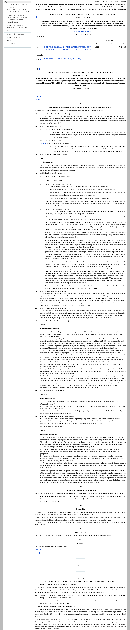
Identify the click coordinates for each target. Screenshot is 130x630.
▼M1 (37, 96)
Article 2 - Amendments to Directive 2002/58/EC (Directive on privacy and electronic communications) (17, 18)
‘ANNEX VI (11, 44)
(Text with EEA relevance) (82, 31)
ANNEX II (10, 40)
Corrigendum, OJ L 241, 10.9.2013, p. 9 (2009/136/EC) (62, 59)
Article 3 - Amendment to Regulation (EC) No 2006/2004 (17, 26)
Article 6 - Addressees (14, 37)
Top (6, 2)
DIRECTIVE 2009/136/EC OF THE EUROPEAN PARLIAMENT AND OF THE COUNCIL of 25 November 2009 (18, 8)
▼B (36, 99)
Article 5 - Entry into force (15, 34)
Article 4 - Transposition (14, 31)
